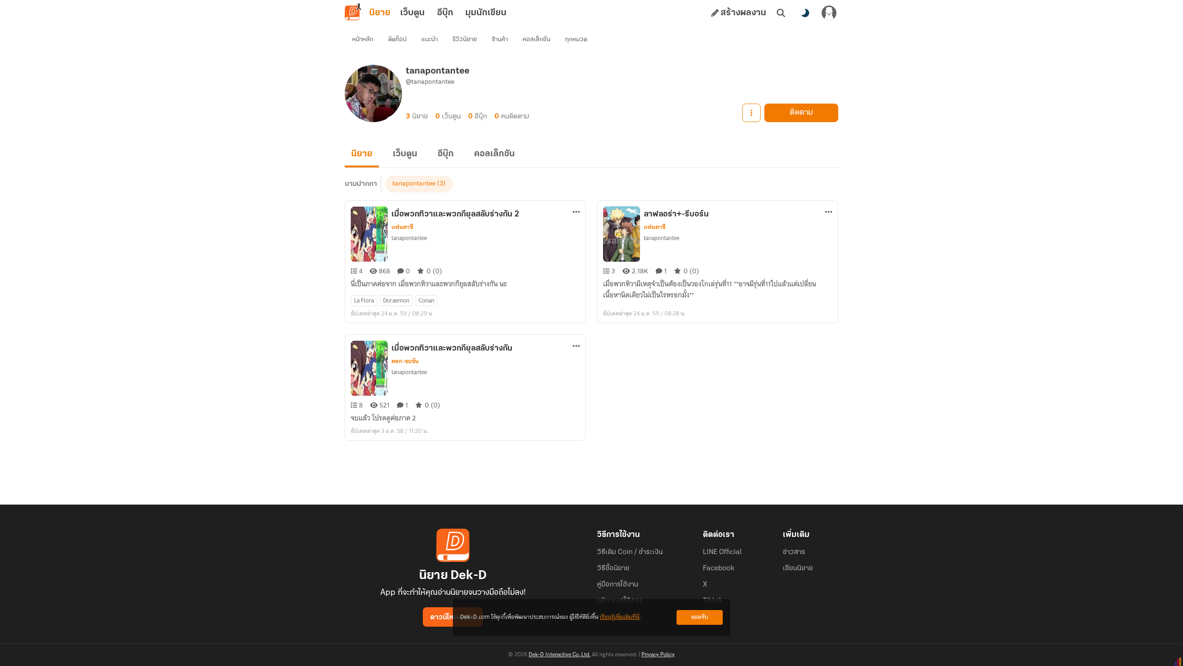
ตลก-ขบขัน (405, 361)
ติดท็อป (397, 39)
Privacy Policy (658, 655)
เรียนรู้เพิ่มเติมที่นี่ (620, 617)
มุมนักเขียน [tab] (485, 13)
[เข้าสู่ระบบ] (829, 13)
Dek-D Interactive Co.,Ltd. (560, 655)
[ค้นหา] (781, 13)
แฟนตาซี (402, 227)
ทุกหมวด (576, 39)
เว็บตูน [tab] (412, 13)
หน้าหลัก (362, 39)
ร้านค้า (500, 39)
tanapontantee (413, 183)
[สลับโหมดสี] (805, 13)
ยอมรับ (699, 617)
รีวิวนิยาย (464, 39)
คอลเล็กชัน (536, 39)
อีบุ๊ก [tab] (445, 13)
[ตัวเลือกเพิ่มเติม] (751, 113)
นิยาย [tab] (379, 13)
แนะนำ (429, 39)
